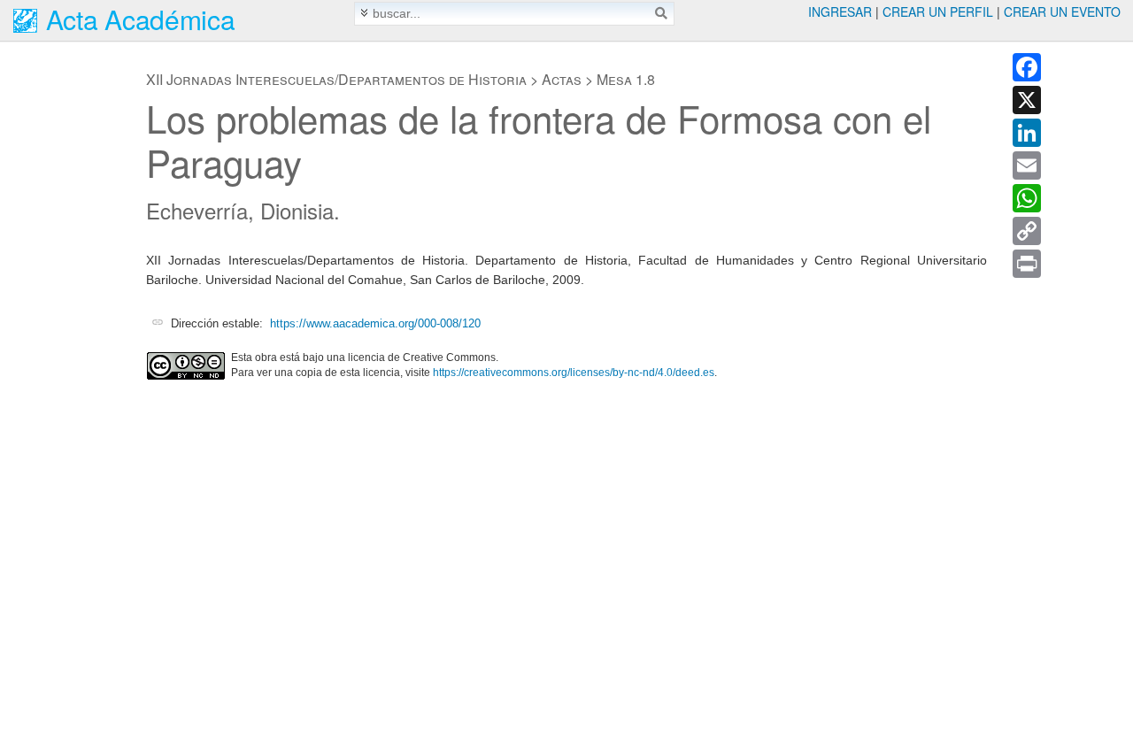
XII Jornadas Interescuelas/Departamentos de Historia (336, 79)
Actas (562, 79)
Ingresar (840, 11)
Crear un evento (1062, 11)
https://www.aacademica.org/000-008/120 (375, 323)
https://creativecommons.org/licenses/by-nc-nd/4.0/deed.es (573, 372)
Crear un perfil (938, 11)
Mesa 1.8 (626, 79)
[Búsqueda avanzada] (364, 12)
